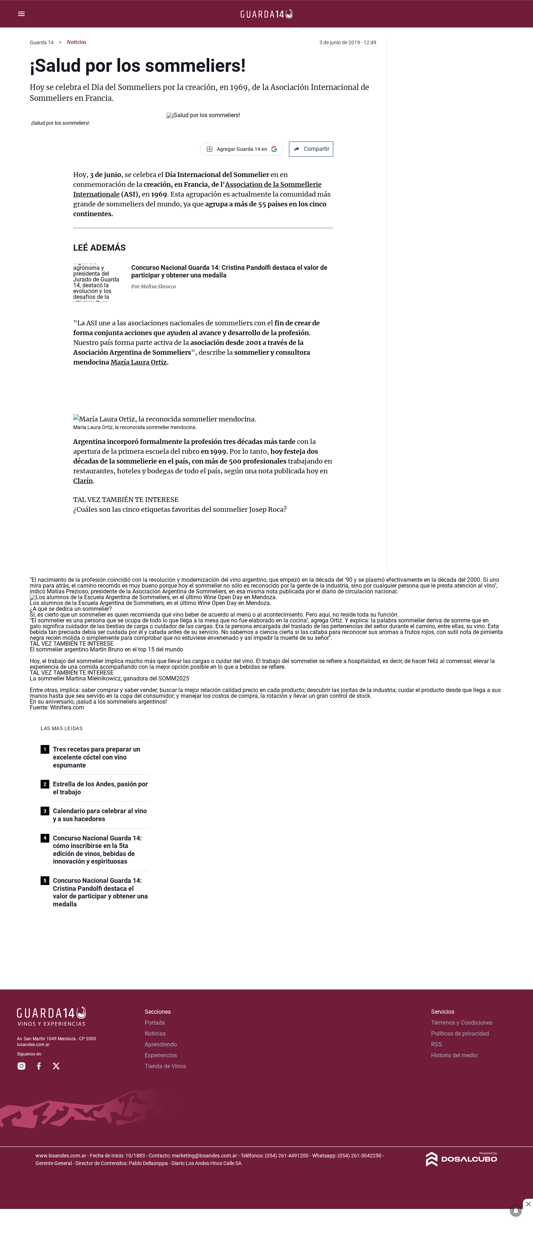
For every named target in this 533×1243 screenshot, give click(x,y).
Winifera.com (67, 707)
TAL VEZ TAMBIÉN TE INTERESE (126, 499)
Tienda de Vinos (165, 1066)
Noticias (76, 42)
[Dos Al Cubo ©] (461, 1164)
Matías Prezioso (67, 591)
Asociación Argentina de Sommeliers (179, 591)
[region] (266, 1226)
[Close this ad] (528, 1204)
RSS (436, 1044)
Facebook (38, 1066)
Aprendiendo (161, 1044)
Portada (155, 1022)
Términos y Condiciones (461, 1022)
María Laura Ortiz (139, 362)
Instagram (21, 1066)
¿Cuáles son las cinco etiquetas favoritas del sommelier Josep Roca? (180, 509)
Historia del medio (454, 1055)
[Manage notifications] (516, 1211)
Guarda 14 (42, 42)
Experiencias (161, 1055)
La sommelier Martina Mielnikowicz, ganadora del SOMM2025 (109, 678)
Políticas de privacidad (460, 1033)
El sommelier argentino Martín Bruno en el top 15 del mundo (106, 649)
